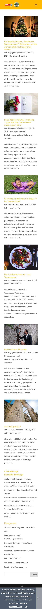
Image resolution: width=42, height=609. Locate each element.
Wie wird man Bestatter (15, 350)
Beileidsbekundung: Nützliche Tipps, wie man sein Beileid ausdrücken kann (19, 122)
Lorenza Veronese (15, 204)
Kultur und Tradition (18, 56)
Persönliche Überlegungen (15, 567)
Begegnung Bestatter (17, 52)
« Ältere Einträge (11, 471)
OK (26, 607)
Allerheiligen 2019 (12, 427)
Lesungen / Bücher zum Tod (16, 563)
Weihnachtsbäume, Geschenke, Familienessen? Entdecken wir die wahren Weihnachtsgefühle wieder (19, 482)
